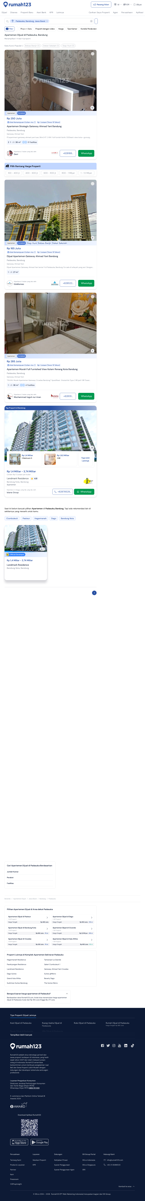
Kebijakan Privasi (61, 1160)
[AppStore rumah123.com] (19, 1142)
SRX (83, 1170)
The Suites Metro (51, 983)
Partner (13, 1170)
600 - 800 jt (50, 173)
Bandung (43, 899)
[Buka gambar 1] (46, 449)
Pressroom (14, 1179)
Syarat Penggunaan (62, 1165)
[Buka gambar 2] (48, 449)
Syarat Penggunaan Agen (64, 1170)
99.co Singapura (88, 1165)
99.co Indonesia (88, 1160)
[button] (46, 21)
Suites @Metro (50, 974)
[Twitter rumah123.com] (108, 1045)
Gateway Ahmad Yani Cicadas (56, 969)
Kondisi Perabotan (88, 29)
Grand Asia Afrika (14, 978)
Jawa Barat (33, 899)
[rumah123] (25, 1046)
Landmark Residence (15, 969)
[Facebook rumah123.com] (102, 1045)
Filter (10, 29)
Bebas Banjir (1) (32, 45)
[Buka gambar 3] (50, 449)
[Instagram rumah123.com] (114, 1045)
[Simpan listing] (92, 53)
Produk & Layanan (17, 1165)
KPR (34, 1165)
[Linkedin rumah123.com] (125, 1045)
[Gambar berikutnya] (92, 436)
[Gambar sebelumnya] (8, 436)
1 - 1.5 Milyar (86, 173)
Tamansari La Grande (52, 960)
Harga (61, 29)
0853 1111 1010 (34, 1088)
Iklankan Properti (39, 1160)
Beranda (7, 899)
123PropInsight (16, 1184)
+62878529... (64, 491)
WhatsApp (85, 491)
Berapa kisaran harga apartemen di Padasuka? (29, 994)
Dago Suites (11, 974)
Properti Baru (26, 29)
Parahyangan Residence (16, 964)
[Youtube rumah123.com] (119, 1045)
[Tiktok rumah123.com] (132, 1045)
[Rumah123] (17, 4)
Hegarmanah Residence (16, 960)
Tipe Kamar (72, 29)
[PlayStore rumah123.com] (40, 1142)
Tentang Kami (15, 1160)
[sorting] (17, 28)
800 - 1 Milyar (68, 173)
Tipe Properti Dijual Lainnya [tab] (23, 1015)
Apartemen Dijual (19, 899)
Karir (12, 1174)
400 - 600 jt (31, 173)
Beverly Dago (49, 978)
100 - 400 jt (14, 173)
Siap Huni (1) (68, 45)
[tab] (30, 872)
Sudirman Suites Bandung (17, 983)
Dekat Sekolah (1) (51, 45)
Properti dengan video (45, 29)
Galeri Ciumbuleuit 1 (52, 964)
